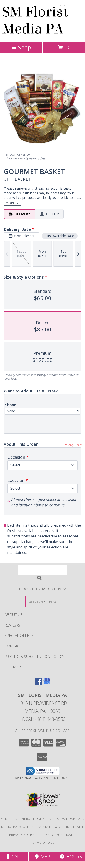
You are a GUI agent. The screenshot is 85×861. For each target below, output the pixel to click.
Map (44, 856)
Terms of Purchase (56, 835)
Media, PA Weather (17, 827)
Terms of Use (42, 843)
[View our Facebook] (38, 683)
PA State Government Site (60, 827)
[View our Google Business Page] (46, 683)
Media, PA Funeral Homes (23, 819)
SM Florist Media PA (35, 20)
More (10, 203)
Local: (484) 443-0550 (43, 719)
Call (16, 856)
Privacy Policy (22, 835)
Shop (24, 47)
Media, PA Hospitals (67, 819)
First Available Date (60, 236)
